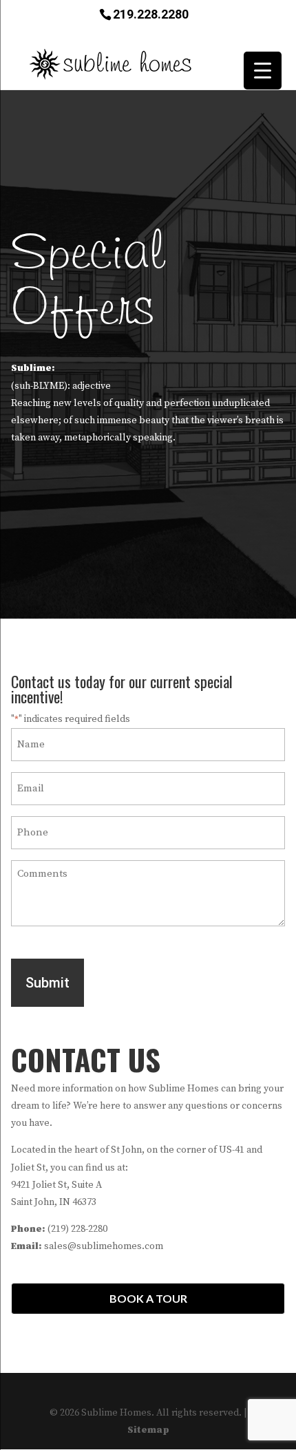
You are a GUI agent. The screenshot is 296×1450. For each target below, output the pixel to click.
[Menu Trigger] (263, 70)
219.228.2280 (151, 13)
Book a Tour (148, 1298)
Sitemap (148, 1430)
